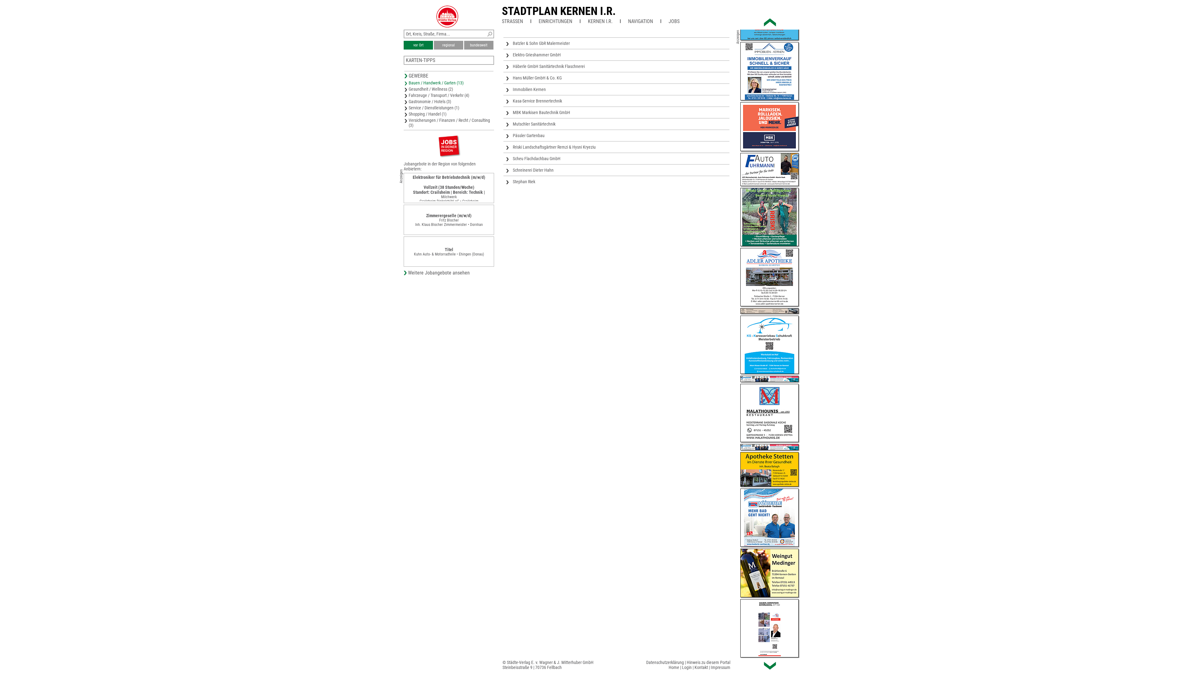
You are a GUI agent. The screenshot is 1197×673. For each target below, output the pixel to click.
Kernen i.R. (600, 21)
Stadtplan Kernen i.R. (559, 11)
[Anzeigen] (449, 145)
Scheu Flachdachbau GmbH (536, 158)
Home (674, 667)
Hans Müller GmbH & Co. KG (537, 77)
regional (448, 45)
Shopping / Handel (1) (427, 114)
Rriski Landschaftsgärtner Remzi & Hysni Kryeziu (554, 147)
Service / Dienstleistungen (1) (434, 107)
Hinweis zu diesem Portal (708, 662)
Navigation (640, 21)
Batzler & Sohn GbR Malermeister (541, 43)
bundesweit (479, 45)
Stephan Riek (524, 181)
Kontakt (701, 667)
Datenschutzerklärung (665, 662)
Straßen (512, 21)
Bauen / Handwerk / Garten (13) (436, 82)
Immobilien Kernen (529, 89)
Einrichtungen (555, 21)
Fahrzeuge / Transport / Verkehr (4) (439, 95)
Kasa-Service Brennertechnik (537, 100)
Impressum (720, 667)
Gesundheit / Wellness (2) (431, 89)
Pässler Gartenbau (529, 135)
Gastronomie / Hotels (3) (430, 101)
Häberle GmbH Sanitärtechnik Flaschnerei (549, 66)
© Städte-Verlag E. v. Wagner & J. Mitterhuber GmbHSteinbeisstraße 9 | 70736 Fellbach (548, 665)
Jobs (674, 21)
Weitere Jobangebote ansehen (439, 273)
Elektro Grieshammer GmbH (537, 54)
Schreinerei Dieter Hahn (533, 170)
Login (687, 667)
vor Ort (418, 45)
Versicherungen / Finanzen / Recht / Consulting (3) (449, 123)
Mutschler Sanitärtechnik (534, 124)
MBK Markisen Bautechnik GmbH (541, 112)
